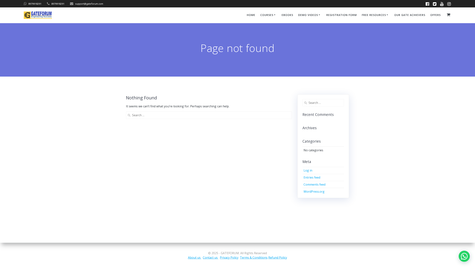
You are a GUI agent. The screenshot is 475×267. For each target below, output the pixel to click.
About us (194, 258)
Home (251, 15)
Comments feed (314, 184)
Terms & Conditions (254, 258)
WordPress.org (314, 191)
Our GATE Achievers (409, 15)
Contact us (210, 258)
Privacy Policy (229, 258)
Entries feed (312, 177)
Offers (435, 15)
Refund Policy (277, 258)
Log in (308, 170)
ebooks (287, 15)
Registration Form (341, 15)
